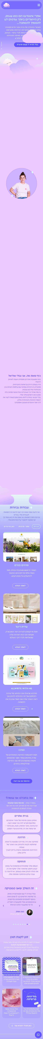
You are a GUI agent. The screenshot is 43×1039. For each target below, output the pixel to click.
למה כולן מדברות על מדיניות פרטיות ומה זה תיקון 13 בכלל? (31, 1011)
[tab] (36, 526)
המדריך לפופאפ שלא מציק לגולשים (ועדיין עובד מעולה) (11, 979)
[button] (29, 924)
